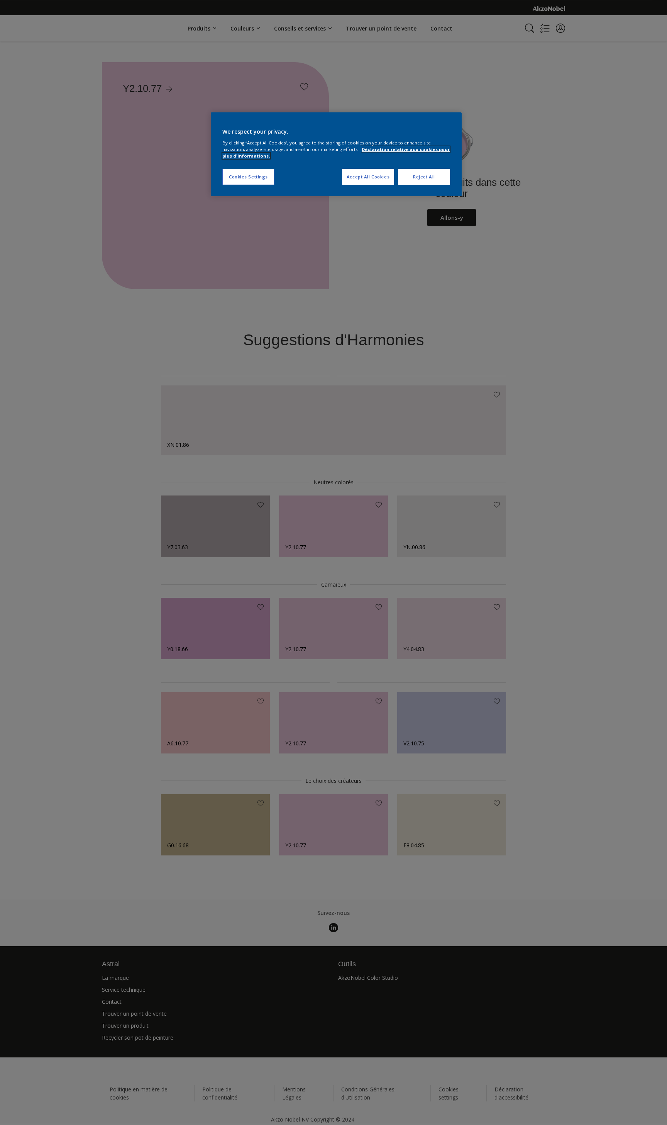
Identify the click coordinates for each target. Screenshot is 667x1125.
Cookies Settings (248, 177)
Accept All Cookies (368, 177)
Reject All (424, 177)
